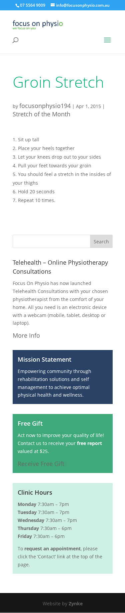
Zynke (76, 603)
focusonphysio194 (45, 106)
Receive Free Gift (41, 464)
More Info (26, 335)
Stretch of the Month (41, 114)
